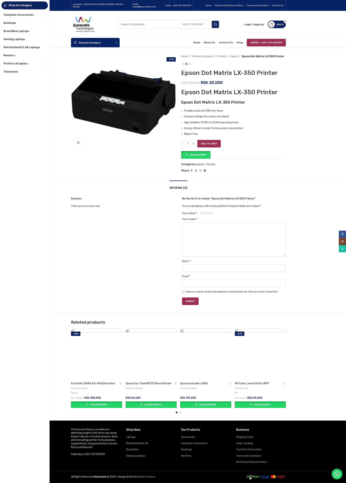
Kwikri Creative (146, 476)
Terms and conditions (248, 455)
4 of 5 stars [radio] (209, 213)
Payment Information (249, 449)
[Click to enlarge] (78, 142)
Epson (234, 56)
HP (246, 388)
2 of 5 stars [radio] (204, 213)
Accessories (188, 437)
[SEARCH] (215, 24)
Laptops (131, 437)
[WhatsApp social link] (200, 170)
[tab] (178, 186)
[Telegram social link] (205, 170)
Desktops (186, 449)
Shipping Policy (245, 437)
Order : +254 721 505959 (266, 42)
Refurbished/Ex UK (137, 443)
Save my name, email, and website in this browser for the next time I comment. (232, 291)
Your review (189, 219)
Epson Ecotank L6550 (194, 383)
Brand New (132, 449)
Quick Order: (98, 404)
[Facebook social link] (192, 170)
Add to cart (209, 143)
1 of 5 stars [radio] (201, 213)
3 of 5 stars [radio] (207, 213)
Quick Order (198, 154)
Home (184, 56)
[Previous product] (183, 64)
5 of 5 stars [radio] (212, 213)
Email (186, 276)
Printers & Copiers (202, 56)
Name (186, 261)
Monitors (186, 455)
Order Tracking (244, 443)
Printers (222, 56)
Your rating (189, 213)
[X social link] (196, 170)
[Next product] (190, 64)
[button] (195, 154)
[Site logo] (83, 24)
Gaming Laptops (135, 455)
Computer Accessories (194, 443)
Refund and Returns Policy (251, 462)
